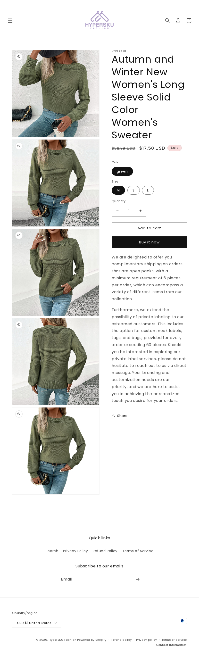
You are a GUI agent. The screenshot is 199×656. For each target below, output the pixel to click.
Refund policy (121, 640)
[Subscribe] (137, 579)
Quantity (118, 201)
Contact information (171, 645)
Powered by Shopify (92, 640)
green (122, 171)
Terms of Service (138, 550)
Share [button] (122, 415)
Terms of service (174, 640)
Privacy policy (146, 640)
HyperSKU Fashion (62, 640)
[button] (10, 20)
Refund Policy (105, 550)
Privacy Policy (75, 550)
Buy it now (149, 242)
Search (52, 550)
